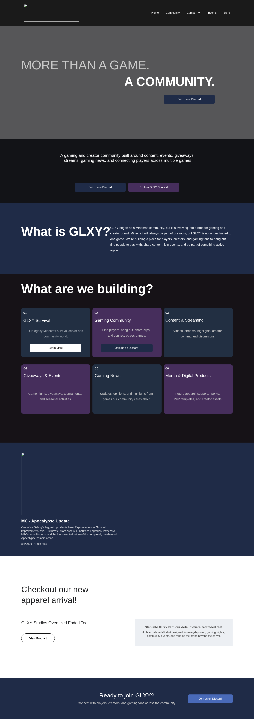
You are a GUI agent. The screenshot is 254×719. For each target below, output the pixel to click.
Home (155, 12)
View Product (38, 638)
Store (226, 12)
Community (173, 12)
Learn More (56, 347)
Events (212, 12)
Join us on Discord (189, 99)
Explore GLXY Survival (153, 187)
